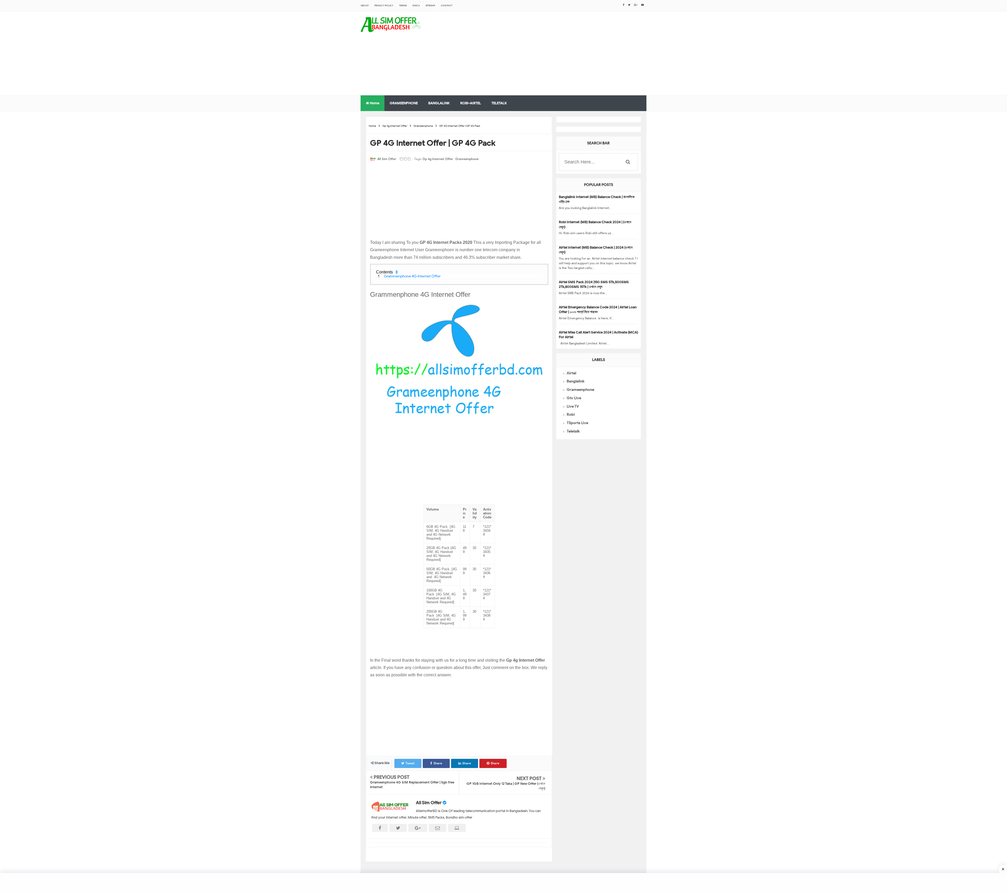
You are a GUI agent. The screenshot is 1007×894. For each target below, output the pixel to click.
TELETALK (499, 103)
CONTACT (446, 5)
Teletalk (573, 431)
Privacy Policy (383, 5)
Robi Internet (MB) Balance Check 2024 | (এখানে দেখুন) (595, 224)
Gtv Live (574, 398)
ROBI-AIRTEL (470, 103)
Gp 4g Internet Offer (437, 159)
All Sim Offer (429, 802)
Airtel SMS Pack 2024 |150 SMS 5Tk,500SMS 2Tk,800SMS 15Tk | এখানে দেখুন (594, 284)
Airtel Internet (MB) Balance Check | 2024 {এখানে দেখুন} (596, 249)
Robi (571, 414)
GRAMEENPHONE (404, 103)
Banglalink (575, 381)
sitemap (430, 5)
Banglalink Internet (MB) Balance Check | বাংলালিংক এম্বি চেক (596, 199)
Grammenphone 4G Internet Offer (412, 276)
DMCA (416, 5)
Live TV (573, 406)
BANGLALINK (439, 103)
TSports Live (577, 423)
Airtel (571, 373)
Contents (384, 272)
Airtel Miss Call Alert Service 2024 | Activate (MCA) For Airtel (598, 334)
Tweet (410, 763)
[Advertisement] (551, 53)
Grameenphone (467, 159)
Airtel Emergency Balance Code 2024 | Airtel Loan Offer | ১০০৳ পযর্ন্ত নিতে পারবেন (598, 309)
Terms (403, 5)
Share (437, 763)
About (365, 5)
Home (374, 103)
